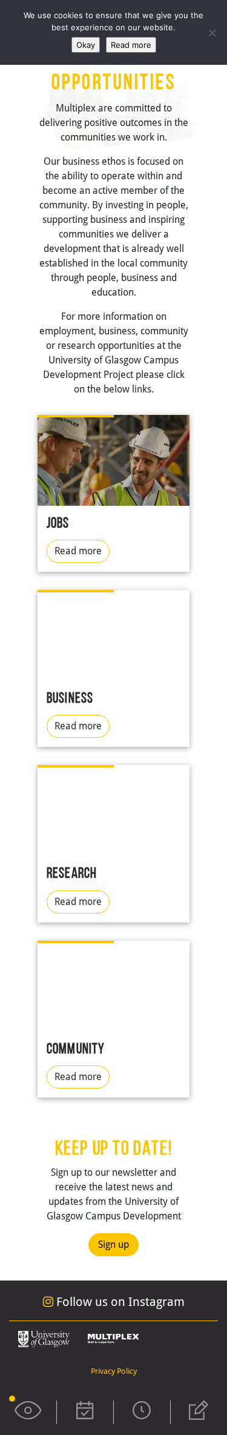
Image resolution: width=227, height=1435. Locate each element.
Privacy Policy (114, 1371)
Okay (85, 45)
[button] (28, 1412)
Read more (78, 551)
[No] (212, 33)
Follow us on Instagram (119, 1301)
